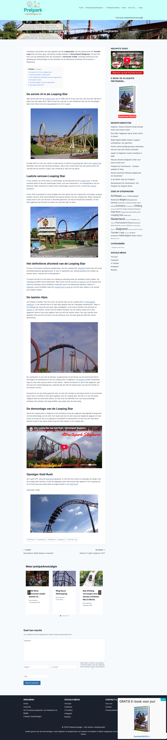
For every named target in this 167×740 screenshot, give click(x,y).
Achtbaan (116, 195)
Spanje (130, 229)
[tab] (60, 615)
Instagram (115, 267)
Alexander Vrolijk (32, 35)
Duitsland (120, 206)
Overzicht (27, 707)
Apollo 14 (125, 196)
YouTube (114, 257)
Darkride (114, 203)
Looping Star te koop (62, 287)
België (123, 199)
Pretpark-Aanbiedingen (32, 716)
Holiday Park (124, 212)
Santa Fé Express (116, 225)
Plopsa (130, 223)
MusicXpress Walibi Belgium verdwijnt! (38, 551)
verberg (38, 69)
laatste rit (83, 282)
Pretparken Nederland (88, 27)
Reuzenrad (136, 223)
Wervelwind (114, 238)
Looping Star (50, 99)
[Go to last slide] (28, 592)
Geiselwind (137, 209)
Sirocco (129, 225)
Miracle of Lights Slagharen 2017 (92, 551)
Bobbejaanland (131, 200)
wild (118, 238)
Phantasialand (121, 223)
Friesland (124, 209)
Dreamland (129, 203)
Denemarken (121, 203)
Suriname (134, 229)
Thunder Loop (72, 539)
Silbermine (124, 225)
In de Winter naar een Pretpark (123, 179)
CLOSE (163, 699)
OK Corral (127, 219)
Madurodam (127, 215)
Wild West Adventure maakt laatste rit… (37, 594)
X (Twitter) (115, 263)
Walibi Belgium (125, 235)
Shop (141, 8)
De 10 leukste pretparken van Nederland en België (40, 711)
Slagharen (82, 268)
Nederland (51, 539)
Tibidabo (127, 233)
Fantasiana (113, 209)
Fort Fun (119, 209)
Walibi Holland (137, 236)
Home (81, 8)
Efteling (138, 205)
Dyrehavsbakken (130, 206)
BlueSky (114, 270)
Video (123, 8)
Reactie (28, 641)
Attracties (75, 27)
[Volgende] (99, 592)
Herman (34, 600)
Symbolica (140, 229)
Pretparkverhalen (113, 8)
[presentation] (37, 578)
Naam (27, 667)
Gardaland (131, 209)
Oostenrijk (133, 219)
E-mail (55, 667)
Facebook (114, 260)
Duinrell (113, 206)
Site (25, 676)
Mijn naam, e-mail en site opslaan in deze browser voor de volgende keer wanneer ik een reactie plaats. (92, 665)
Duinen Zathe (136, 203)
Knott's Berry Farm (134, 212)
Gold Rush (50, 479)
